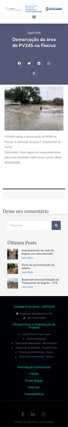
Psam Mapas (34, 380)
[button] (34, 17)
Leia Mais (27, 257)
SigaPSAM (34, 33)
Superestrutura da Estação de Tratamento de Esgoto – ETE (40, 281)
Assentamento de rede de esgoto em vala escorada (38, 252)
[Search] (56, 225)
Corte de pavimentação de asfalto (38, 266)
